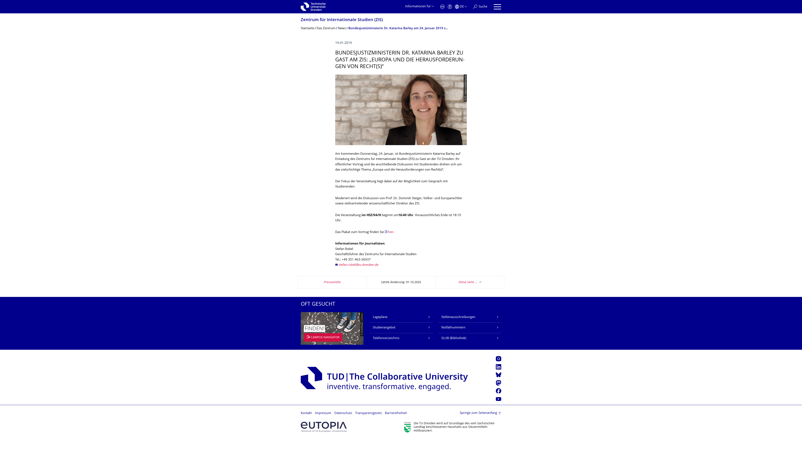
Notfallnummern (453, 327)
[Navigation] (497, 7)
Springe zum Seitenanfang (478, 413)
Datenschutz (343, 413)
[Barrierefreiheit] (450, 7)
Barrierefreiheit (396, 413)
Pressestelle (332, 282)
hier (390, 232)
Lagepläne (380, 317)
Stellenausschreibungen (458, 317)
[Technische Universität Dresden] (313, 6)
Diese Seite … (468, 282)
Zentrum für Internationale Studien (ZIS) (342, 20)
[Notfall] (442, 7)
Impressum (323, 413)
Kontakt (306, 413)
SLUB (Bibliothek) (453, 338)
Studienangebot (384, 327)
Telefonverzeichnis (386, 338)
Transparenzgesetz (368, 413)
